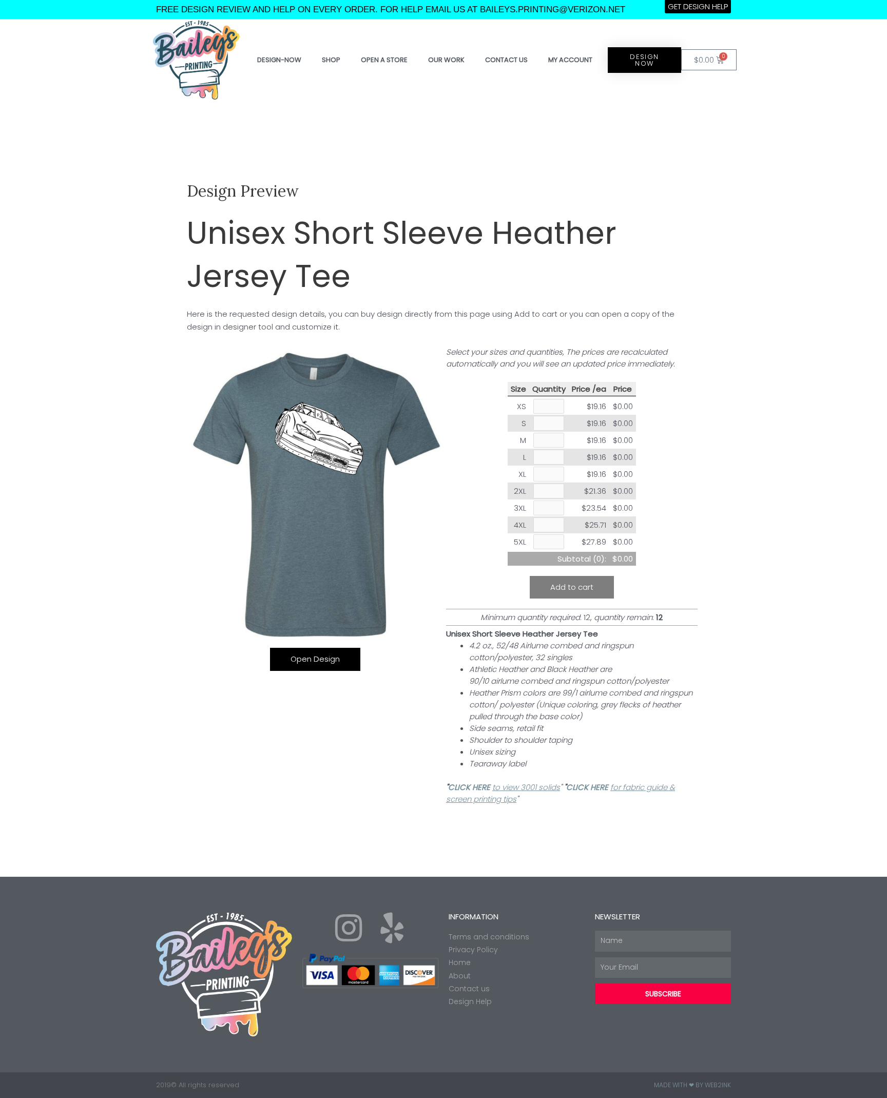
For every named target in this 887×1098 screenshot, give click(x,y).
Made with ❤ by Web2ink (692, 1085)
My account (570, 60)
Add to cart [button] (571, 587)
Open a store (384, 60)
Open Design (315, 658)
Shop (331, 60)
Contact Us (506, 60)
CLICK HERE (470, 787)
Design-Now (279, 60)
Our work (446, 60)
